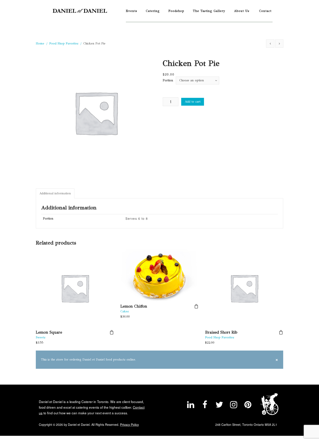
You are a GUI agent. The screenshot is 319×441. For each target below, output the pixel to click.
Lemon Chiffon (133, 306)
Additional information (55, 193)
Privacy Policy (129, 424)
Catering (153, 11)
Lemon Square (49, 332)
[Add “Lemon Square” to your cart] (112, 332)
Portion (168, 80)
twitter (219, 405)
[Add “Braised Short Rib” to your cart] (281, 332)
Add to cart (193, 101)
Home (40, 43)
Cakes (124, 311)
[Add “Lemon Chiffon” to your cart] (196, 306)
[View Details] (75, 288)
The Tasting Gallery (209, 11)
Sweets (40, 337)
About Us (241, 11)
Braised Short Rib (221, 332)
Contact (265, 11)
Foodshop (176, 11)
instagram (233, 405)
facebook (205, 405)
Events (131, 11)
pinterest (248, 405)
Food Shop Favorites (63, 43)
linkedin (190, 405)
